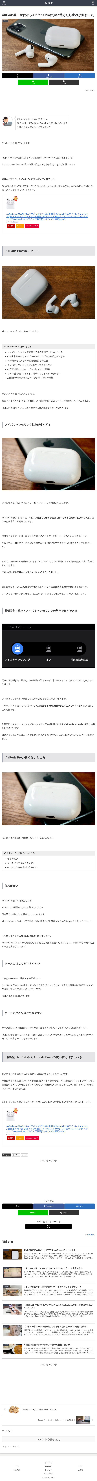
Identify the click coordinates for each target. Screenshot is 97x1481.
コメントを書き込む (48, 1439)
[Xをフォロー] (48, 1226)
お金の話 (16, 1470)
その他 (80, 1470)
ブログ (80, 1466)
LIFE (17, 1466)
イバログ (48, 3)
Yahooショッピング (32, 226)
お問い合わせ (48, 1473)
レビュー (7, 1155)
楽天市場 (10, 226)
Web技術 (48, 1466)
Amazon (19, 226)
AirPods (17, 1155)
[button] (64, 82)
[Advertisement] (48, 98)
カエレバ (15, 221)
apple (25, 1155)
